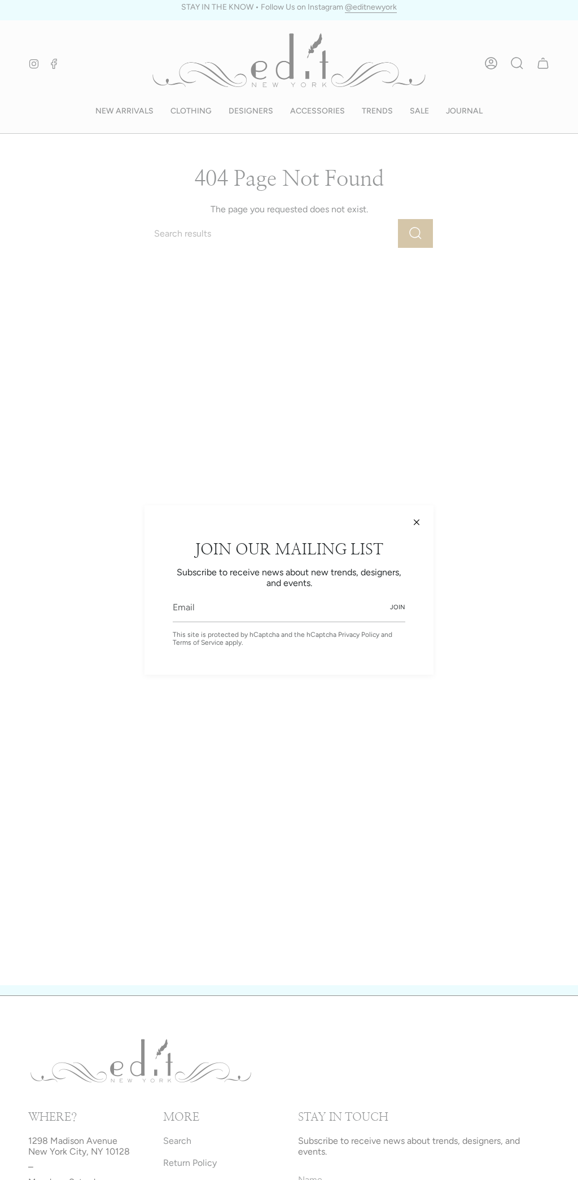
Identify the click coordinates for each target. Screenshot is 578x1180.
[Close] (416, 522)
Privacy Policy (358, 635)
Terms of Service (198, 642)
